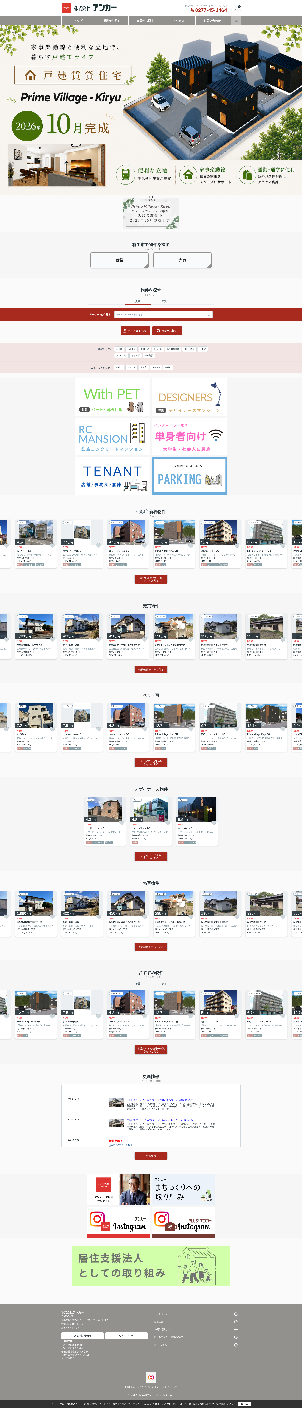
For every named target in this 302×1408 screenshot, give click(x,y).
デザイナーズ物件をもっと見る (151, 857)
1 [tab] (149, 197)
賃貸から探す (111, 20)
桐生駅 (119, 349)
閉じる (244, 1404)
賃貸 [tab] (137, 301)
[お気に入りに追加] (6, 545)
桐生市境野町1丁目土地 (120, 1144)
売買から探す (145, 20)
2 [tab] (152, 197)
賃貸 (119, 260)
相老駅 (203, 349)
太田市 (144, 367)
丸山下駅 (158, 349)
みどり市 (131, 367)
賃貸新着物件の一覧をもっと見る (151, 579)
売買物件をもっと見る (151, 669)
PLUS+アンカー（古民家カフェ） (170, 1337)
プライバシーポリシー (150, 1387)
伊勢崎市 (156, 367)
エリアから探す (137, 330)
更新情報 (151, 1156)
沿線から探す (169, 330)
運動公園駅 (189, 349)
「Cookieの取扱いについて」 (203, 1404)
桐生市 (119, 367)
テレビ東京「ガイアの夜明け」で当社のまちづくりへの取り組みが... (161, 1100)
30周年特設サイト (163, 1329)
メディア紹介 (160, 1345)
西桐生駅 (131, 349)
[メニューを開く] (236, 20)
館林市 (168, 367)
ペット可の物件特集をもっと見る (151, 763)
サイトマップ (171, 1387)
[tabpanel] (151, 76)
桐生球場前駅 (173, 349)
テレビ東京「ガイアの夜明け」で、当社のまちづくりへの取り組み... (161, 1120)
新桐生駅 (145, 349)
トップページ (160, 1314)
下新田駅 (135, 355)
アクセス (178, 20)
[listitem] (82, 544)
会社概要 (158, 1321)
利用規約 (131, 1387)
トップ (78, 20)
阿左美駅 (149, 355)
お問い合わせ (212, 20)
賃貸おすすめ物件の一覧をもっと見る (151, 1050)
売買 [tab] (164, 301)
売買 (182, 260)
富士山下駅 (121, 355)
